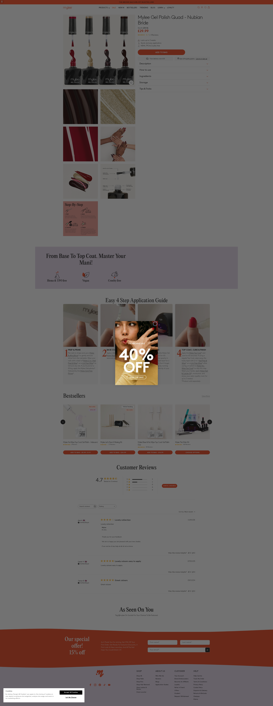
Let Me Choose (71, 697)
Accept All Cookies (71, 692)
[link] (136, 353)
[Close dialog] (155, 324)
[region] (43, 695)
